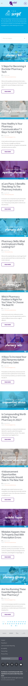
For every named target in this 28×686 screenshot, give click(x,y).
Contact (3, 640)
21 (25, 621)
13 (8, 621)
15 (12, 621)
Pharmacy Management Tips (10, 137)
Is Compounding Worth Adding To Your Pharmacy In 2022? (13, 417)
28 (16, 623)
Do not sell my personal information (8, 679)
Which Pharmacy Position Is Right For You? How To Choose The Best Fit (12, 301)
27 (14, 623)
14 (10, 621)
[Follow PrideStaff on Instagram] (12, 666)
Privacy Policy (4, 654)
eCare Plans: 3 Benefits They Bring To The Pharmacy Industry (13, 186)
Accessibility (4, 648)
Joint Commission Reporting (8, 645)
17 (16, 621)
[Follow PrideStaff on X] (16, 666)
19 (21, 621)
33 (11, 625)
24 (7, 623)
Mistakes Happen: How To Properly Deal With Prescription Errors (13, 534)
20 (23, 621)
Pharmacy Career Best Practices (10, 77)
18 (18, 621)
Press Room (4, 643)
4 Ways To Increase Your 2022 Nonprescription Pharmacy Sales (13, 359)
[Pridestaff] (13, 3)
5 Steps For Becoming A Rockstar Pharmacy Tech (13, 69)
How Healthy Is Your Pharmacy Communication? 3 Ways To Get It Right (11, 128)
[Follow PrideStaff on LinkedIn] (7, 666)
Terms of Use (4, 651)
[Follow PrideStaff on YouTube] (21, 666)
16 (14, 621)
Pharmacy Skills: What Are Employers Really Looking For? (13, 244)
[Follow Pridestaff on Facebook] (3, 666)
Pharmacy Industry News (9, 194)
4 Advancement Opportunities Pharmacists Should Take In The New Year (12, 476)
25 (9, 623)
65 (15, 625)
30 (20, 623)
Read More (8, 91)
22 (3, 623)
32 (24, 623)
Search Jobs (25, 3)
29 (18, 623)
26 (11, 623)
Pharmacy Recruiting (8, 251)
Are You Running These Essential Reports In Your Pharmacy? (13, 591)
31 (22, 623)
